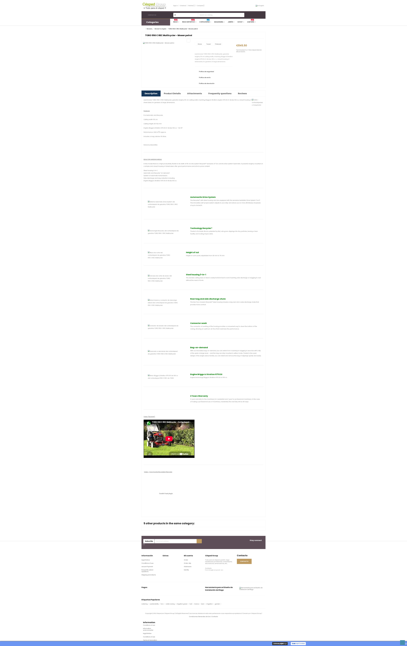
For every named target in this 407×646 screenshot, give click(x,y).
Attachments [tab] (194, 93)
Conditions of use (147, 563)
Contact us (152, 15)
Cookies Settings (280, 643)
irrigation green (182, 604)
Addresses (187, 567)
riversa (196, 604)
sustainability (154, 604)
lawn (202, 604)
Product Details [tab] (172, 93)
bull (191, 604)
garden (217, 604)
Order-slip (187, 563)
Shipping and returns (148, 575)
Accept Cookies (298, 643)
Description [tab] (151, 93)
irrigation (209, 604)
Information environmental (148, 629)
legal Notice (145, 560)
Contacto (215, 617)
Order (186, 560)
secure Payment (147, 567)
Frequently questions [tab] (219, 93)
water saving (170, 604)
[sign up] (199, 541)
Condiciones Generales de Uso (200, 617)
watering (144, 604)
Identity (186, 570)
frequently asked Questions (147, 571)
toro (162, 604)
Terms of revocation (150, 640)
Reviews (242, 93)
